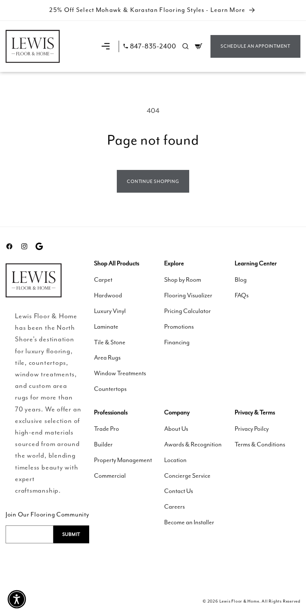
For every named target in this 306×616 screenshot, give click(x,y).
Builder (103, 444)
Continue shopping (153, 181)
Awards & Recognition (193, 444)
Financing (177, 342)
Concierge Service (187, 476)
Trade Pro (106, 429)
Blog (241, 280)
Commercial (110, 476)
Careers (174, 507)
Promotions (179, 327)
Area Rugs (107, 357)
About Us (176, 429)
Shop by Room (182, 280)
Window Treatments (120, 373)
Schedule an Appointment (255, 46)
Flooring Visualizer (188, 295)
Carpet (103, 280)
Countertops (110, 389)
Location (175, 460)
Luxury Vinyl (110, 311)
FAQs (242, 295)
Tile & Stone (109, 342)
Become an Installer (189, 522)
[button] (105, 46)
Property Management (123, 460)
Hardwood (108, 295)
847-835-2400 (153, 46)
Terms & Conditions (260, 444)
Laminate (106, 327)
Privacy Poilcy (252, 429)
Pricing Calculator (187, 311)
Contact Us (178, 491)
